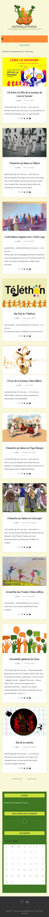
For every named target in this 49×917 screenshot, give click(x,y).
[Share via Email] (30, 118)
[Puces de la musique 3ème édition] (24, 360)
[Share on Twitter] (24, 118)
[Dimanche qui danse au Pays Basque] (24, 427)
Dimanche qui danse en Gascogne (24, 518)
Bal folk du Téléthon (24, 314)
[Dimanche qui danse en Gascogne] (24, 497)
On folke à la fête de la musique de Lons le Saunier (24, 94)
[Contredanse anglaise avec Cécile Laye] (24, 216)
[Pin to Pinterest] (27, 118)
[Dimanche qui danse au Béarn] (24, 142)
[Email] (27, 902)
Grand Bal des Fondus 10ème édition (24, 592)
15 (42, 864)
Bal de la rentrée (24, 743)
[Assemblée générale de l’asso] (24, 638)
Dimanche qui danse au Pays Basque (24, 448)
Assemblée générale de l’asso (25, 659)
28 (36, 875)
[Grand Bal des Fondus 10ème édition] (24, 571)
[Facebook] (24, 821)
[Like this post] (19, 118)
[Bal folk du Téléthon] (24, 293)
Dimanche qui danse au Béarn (24, 163)
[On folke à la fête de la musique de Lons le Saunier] (24, 72)
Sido (19, 100)
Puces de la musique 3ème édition (24, 381)
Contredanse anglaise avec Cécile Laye (24, 237)
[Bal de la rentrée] (24, 722)
